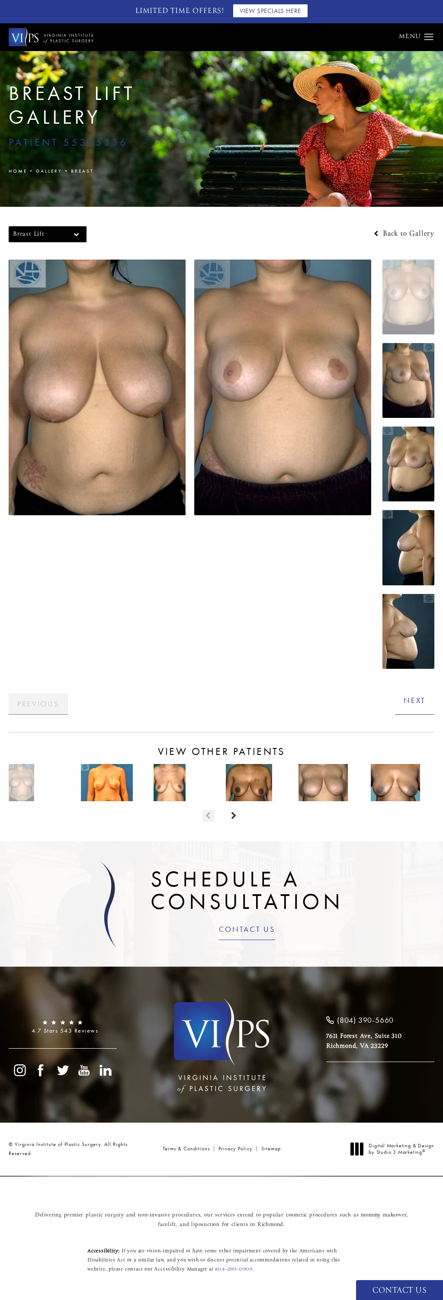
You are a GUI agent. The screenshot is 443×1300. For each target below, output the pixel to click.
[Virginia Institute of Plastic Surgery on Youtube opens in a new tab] (84, 1070)
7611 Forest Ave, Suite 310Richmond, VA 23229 (364, 1040)
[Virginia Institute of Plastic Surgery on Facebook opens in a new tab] (41, 1070)
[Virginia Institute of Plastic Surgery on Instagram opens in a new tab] (19, 1070)
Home (18, 171)
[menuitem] (19, 1070)
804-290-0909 (234, 1269)
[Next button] (234, 816)
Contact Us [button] (399, 1291)
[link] (63, 1027)
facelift (167, 1224)
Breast (82, 171)
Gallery (49, 171)
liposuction (205, 1224)
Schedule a (247, 890)
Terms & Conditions (186, 1148)
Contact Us (247, 929)
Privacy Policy (235, 1148)
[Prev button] (208, 816)
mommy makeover (383, 1215)
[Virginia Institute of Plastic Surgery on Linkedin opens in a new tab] (106, 1070)
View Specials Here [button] (270, 10)
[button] (428, 37)
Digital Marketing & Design (401, 1149)
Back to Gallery (407, 234)
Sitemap (271, 1148)
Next (415, 700)
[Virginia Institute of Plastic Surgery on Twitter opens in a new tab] (62, 1070)
